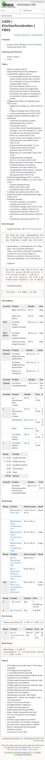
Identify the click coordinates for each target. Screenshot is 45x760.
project (17, 35)
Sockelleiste (17, 610)
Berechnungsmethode (33, 229)
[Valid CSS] (18, 755)
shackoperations (37, 35)
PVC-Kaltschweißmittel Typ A (17, 635)
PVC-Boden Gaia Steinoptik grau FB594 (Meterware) (16, 587)
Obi (31, 342)
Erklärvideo (16, 160)
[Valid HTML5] (36, 752)
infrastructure (25, 35)
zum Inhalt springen (37, 2)
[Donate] (18, 752)
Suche (21, 10)
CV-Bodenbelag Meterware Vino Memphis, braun (16, 574)
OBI (31, 310)
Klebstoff (17, 602)
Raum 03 (32, 45)
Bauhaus (33, 322)
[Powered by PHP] (27, 752)
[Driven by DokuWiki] (27, 755)
